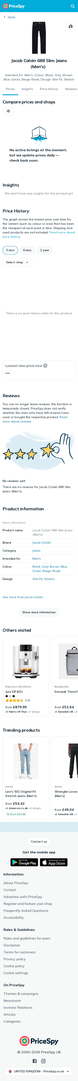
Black (36, 567)
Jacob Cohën (41, 543)
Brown (54, 567)
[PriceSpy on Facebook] (34, 1061)
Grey (45, 567)
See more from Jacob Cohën (23, 597)
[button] (8, 111)
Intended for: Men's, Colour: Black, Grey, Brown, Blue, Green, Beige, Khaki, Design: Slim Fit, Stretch (39, 77)
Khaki (56, 571)
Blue (64, 567)
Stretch (49, 579)
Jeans (11, 16)
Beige (47, 571)
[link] (26, 677)
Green (36, 571)
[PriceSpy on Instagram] (43, 1061)
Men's (36, 559)
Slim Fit (37, 579)
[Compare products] (70, 26)
